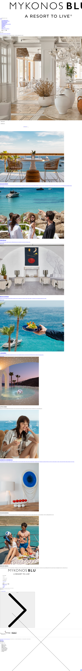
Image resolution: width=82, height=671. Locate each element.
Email (1, 589)
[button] (2, 641)
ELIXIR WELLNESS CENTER (6, 24)
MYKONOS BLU (25, 126)
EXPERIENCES (4, 23)
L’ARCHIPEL (3, 353)
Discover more (2, 187)
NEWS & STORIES (4, 22)
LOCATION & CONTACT (5, 28)
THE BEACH (3, 240)
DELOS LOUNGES (4, 296)
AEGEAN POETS (4, 183)
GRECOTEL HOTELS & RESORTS (5, 33)
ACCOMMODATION (5, 20)
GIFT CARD (3, 27)
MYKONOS (3, 25)
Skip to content (2, 640)
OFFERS (3, 26)
